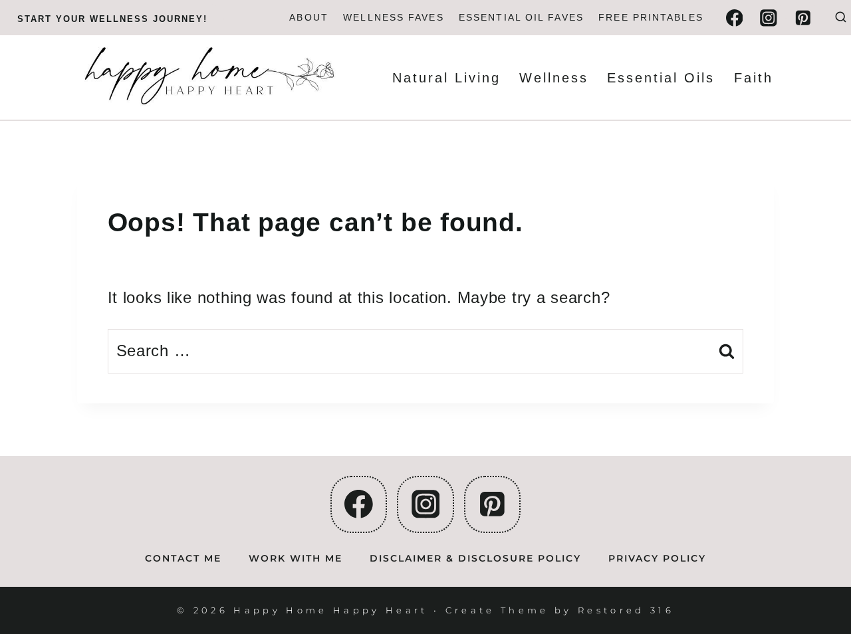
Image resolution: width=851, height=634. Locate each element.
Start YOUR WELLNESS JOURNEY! (112, 19)
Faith (753, 77)
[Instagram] (768, 18)
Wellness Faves (393, 17)
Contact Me (183, 558)
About (308, 17)
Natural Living (446, 77)
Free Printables (650, 17)
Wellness (553, 77)
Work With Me (295, 558)
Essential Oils (661, 77)
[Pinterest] (803, 18)
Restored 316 (626, 610)
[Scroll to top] (815, 578)
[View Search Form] (840, 17)
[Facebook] (734, 18)
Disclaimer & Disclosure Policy (475, 558)
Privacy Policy (657, 558)
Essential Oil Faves (521, 17)
